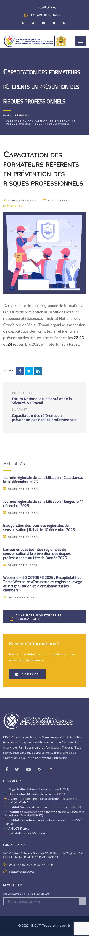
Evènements (12, 205)
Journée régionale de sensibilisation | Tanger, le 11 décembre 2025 (43, 503)
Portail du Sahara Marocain (26, 833)
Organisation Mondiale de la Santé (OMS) (36, 794)
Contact (30, 674)
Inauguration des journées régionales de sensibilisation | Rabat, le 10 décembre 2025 (39, 527)
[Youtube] (44, 23)
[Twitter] (34, 23)
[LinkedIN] (54, 23)
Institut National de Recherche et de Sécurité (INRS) (44, 807)
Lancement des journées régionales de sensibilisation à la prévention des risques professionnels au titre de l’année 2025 (37, 553)
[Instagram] (64, 23)
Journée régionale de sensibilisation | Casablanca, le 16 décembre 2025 (43, 479)
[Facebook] (24, 23)
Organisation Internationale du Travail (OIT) (38, 789)
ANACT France (18, 828)
